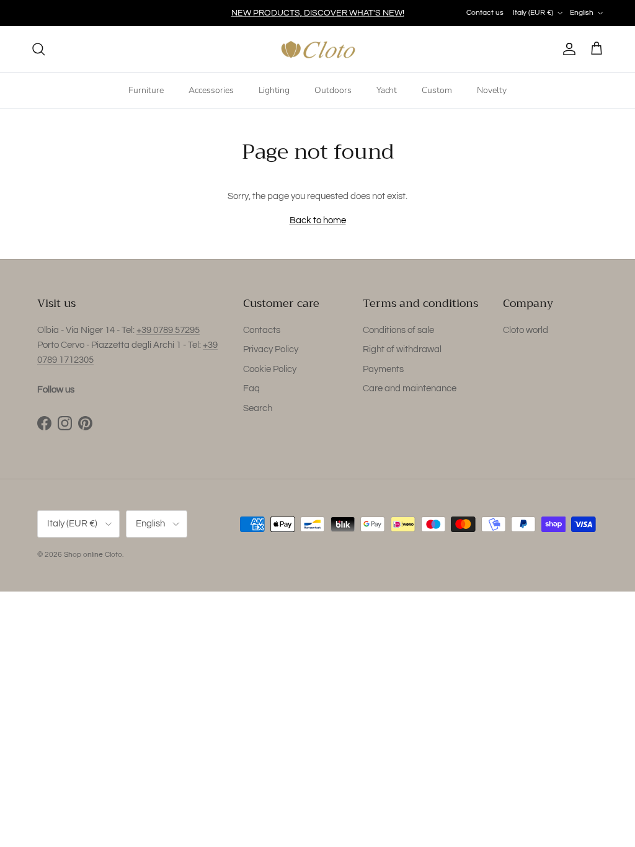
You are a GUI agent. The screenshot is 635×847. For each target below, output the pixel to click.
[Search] (38, 49)
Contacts (261, 330)
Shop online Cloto (93, 555)
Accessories (211, 90)
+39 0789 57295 (168, 330)
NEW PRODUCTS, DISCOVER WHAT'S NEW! (317, 13)
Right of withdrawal (402, 349)
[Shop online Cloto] (318, 49)
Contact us (485, 13)
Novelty (492, 90)
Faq (251, 388)
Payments (383, 369)
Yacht (386, 90)
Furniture (146, 90)
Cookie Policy (269, 369)
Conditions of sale (398, 330)
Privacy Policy (270, 349)
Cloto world (525, 330)
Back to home (318, 220)
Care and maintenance (409, 388)
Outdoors (333, 90)
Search (257, 408)
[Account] (567, 49)
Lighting (274, 90)
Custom (437, 90)
